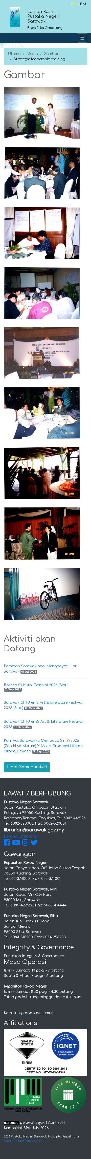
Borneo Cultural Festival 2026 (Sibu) (36, 685)
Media (32, 54)
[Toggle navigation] (82, 38)
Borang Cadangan (21, 836)
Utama (14, 54)
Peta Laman (33, 1141)
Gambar (51, 54)
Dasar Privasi (13, 1141)
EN (74, 4)
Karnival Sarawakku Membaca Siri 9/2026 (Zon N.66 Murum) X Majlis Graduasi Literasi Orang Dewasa (43, 746)
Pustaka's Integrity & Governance (34, 956)
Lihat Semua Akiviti (27, 767)
